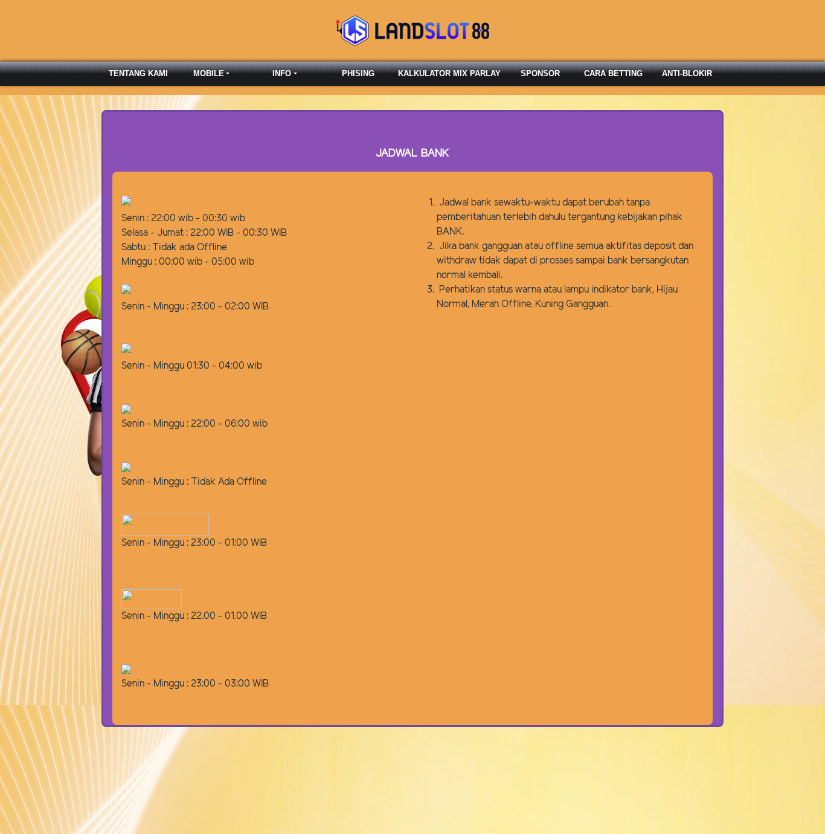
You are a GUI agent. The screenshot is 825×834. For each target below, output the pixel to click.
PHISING (358, 73)
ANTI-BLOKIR (687, 73)
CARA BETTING (613, 73)
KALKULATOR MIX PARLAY (449, 73)
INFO (281, 73)
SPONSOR (540, 73)
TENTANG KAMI (138, 73)
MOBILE (208, 73)
